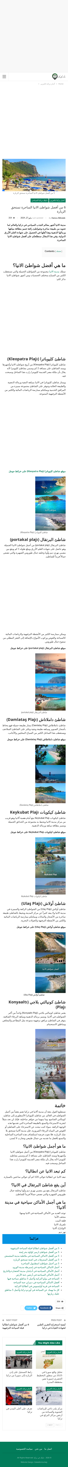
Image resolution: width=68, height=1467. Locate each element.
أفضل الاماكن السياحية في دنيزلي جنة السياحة (36, 1282)
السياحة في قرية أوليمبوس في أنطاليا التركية (37, 1286)
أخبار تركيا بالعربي (57, 200)
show (58, 251)
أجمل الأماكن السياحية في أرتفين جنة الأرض (37, 1275)
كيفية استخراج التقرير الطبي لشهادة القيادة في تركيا (51, 1326)
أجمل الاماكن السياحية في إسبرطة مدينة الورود (35, 1267)
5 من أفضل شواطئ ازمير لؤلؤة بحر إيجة (39, 1252)
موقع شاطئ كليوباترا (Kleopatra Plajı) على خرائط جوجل (37, 471)
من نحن (38, 1449)
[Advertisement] (34, 35)
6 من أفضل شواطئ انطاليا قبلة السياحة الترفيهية (15, 1326)
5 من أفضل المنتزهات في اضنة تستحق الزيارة (36, 1260)
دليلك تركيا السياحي (39, 200)
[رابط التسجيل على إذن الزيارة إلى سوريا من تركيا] (19, 1359)
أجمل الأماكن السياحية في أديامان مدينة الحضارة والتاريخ (31, 1271)
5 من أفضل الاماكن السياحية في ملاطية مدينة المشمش (31, 1256)
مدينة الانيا (54, 271)
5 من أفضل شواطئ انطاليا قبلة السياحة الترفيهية (34, 1248)
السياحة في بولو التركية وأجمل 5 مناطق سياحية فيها (33, 1279)
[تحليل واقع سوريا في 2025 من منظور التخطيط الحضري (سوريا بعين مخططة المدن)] (49, 1359)
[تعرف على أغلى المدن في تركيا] (19, 1396)
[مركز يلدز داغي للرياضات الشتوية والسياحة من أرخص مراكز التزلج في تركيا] (49, 1396)
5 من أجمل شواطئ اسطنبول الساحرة (40, 1263)
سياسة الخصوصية (24, 1449)
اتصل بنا (48, 1449)
